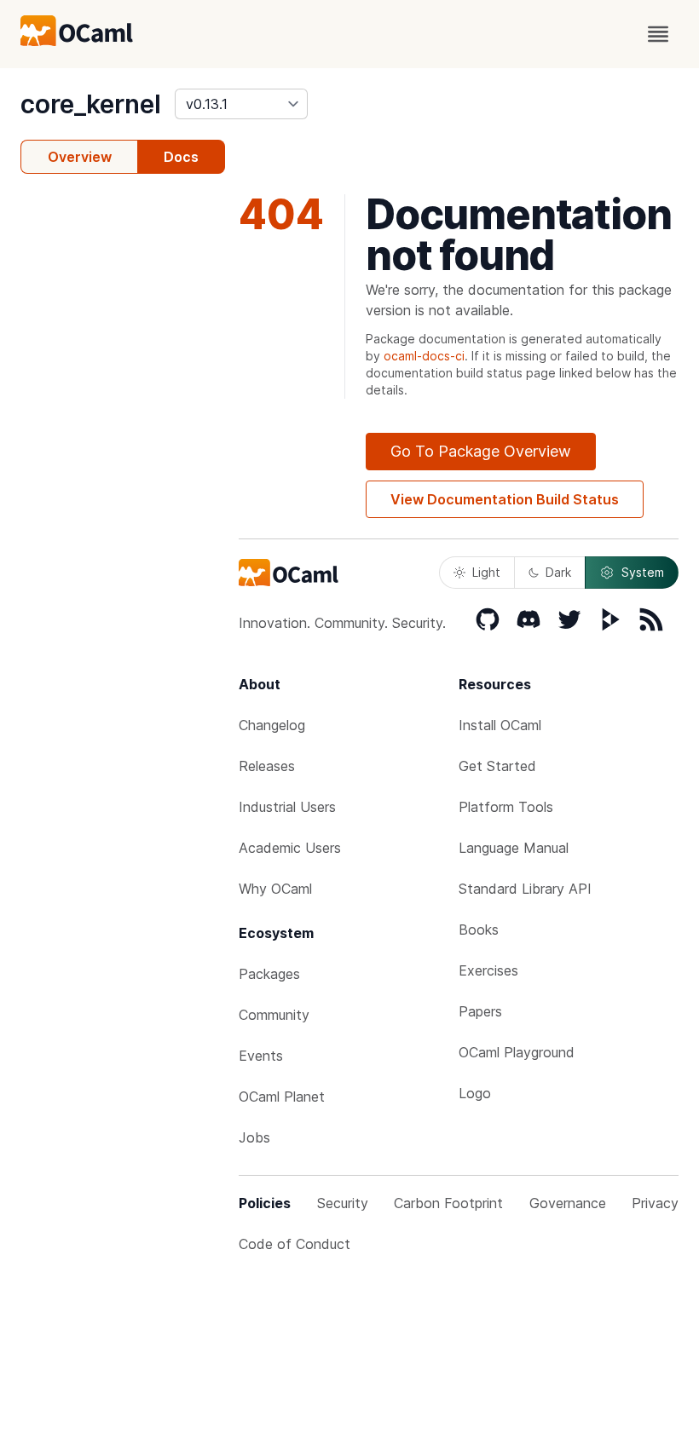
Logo (475, 1093)
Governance (567, 1203)
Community (274, 1014)
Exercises (488, 970)
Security (342, 1203)
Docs (181, 156)
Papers (480, 1011)
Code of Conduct (294, 1243)
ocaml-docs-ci (424, 355)
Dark (558, 572)
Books (479, 929)
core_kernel (90, 104)
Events (261, 1055)
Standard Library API (525, 888)
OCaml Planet (282, 1096)
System (642, 572)
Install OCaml (500, 725)
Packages (269, 973)
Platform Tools (506, 806)
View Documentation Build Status (504, 499)
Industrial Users (287, 806)
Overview (80, 156)
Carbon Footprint (448, 1203)
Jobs (254, 1137)
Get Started (497, 765)
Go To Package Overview (480, 451)
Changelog (272, 725)
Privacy (655, 1203)
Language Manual (514, 847)
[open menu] (658, 34)
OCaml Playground (517, 1052)
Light (486, 572)
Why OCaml (275, 888)
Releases (267, 765)
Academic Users (290, 847)
